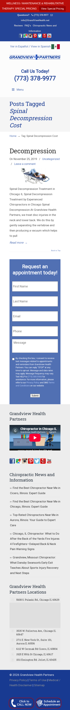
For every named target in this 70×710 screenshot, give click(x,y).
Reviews (18, 25)
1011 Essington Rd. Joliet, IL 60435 (36, 659)
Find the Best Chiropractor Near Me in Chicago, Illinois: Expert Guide (35, 504)
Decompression (33, 150)
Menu (20, 89)
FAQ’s (28, 25)
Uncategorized (51, 159)
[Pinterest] (35, 37)
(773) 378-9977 (41, 15)
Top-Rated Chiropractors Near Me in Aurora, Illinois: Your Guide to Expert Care (34, 520)
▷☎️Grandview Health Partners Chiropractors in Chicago (35, 55)
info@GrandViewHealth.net (35, 20)
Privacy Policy (33, 382)
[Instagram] (24, 462)
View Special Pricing (52, 8)
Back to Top (55, 250)
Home (13, 136)
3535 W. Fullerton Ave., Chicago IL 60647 (36, 632)
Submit (35, 395)
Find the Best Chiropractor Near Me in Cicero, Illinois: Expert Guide (35, 490)
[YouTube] (49, 37)
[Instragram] (30, 37)
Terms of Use (37, 680)
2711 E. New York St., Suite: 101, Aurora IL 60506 (34, 641)
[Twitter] (40, 37)
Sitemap (39, 685)
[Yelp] (44, 37)
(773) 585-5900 (35, 376)
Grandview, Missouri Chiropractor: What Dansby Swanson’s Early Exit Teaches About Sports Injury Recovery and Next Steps (34, 565)
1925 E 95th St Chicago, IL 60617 (34, 654)
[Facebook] (21, 37)
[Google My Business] (25, 37)
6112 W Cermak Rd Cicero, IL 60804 (36, 649)
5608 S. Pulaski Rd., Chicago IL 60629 (37, 599)
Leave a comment (25, 164)
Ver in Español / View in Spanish (30, 46)
